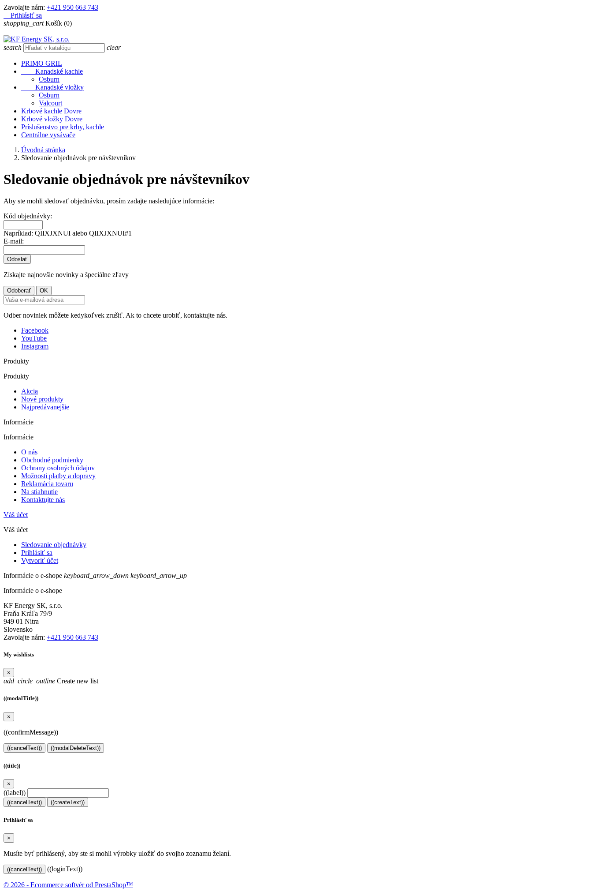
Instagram (34, 346)
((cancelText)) (24, 748)
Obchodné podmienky (52, 460)
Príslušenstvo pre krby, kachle (62, 127)
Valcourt (50, 103)
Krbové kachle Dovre (51, 111)
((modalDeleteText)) (75, 748)
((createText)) (68, 802)
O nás (29, 452)
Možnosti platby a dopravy (58, 476)
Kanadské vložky (52, 87)
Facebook (34, 330)
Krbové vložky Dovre (51, 119)
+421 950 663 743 (72, 7)
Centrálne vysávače (48, 135)
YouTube (34, 338)
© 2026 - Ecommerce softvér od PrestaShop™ (68, 885)
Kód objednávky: (28, 216)
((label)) (15, 792)
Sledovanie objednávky (53, 544)
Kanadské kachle (52, 71)
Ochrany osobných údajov (58, 468)
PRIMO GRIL (41, 63)
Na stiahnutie (39, 491)
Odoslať (17, 259)
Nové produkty (42, 399)
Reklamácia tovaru (47, 483)
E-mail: (14, 241)
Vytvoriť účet (39, 560)
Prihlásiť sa (36, 552)
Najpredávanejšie (45, 407)
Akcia (29, 391)
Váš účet (16, 514)
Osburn (49, 79)
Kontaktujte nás (43, 499)
